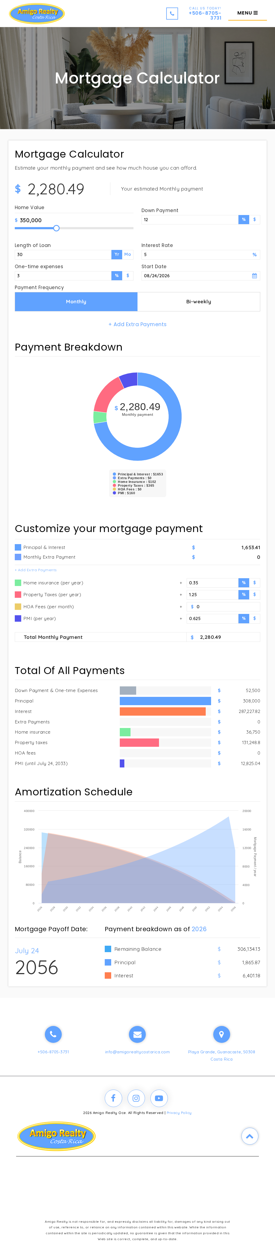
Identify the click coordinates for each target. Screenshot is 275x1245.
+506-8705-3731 (53, 1051)
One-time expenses (39, 266)
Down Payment (160, 210)
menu (245, 12)
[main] (137, 499)
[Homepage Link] (37, 13)
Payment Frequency (39, 287)
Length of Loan (33, 245)
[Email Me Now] (137, 1034)
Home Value (30, 208)
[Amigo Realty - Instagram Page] (136, 1098)
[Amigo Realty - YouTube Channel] (159, 1098)
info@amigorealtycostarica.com (137, 1051)
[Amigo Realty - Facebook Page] (113, 1098)
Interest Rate (157, 245)
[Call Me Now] (53, 1034)
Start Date (154, 266)
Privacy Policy (179, 1113)
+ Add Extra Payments (36, 569)
